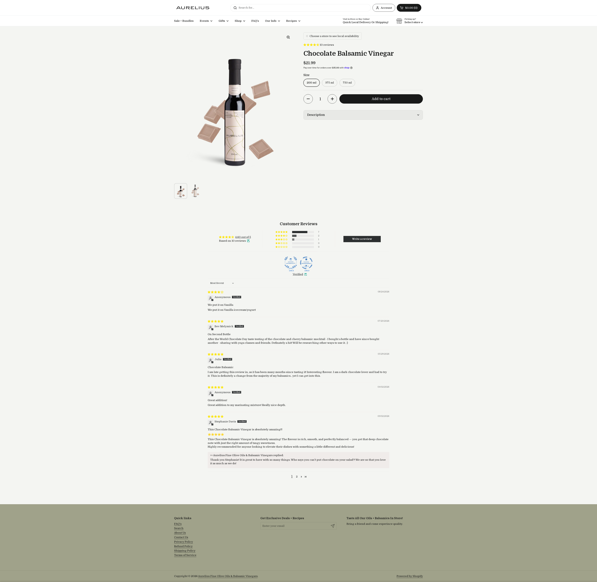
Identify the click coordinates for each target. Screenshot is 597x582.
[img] (215, 292)
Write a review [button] (362, 239)
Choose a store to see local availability (334, 36)
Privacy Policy (183, 541)
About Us (180, 532)
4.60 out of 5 (243, 237)
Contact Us (181, 537)
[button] (409, 8)
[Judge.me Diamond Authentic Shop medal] (291, 263)
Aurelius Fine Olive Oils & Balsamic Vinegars (228, 576)
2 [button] (297, 476)
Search (178, 528)
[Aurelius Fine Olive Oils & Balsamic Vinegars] (192, 7)
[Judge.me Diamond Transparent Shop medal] (306, 263)
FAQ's (178, 523)
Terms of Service (185, 555)
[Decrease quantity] (308, 99)
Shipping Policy (184, 550)
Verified (298, 274)
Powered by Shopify (410, 576)
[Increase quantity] (332, 99)
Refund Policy (183, 546)
